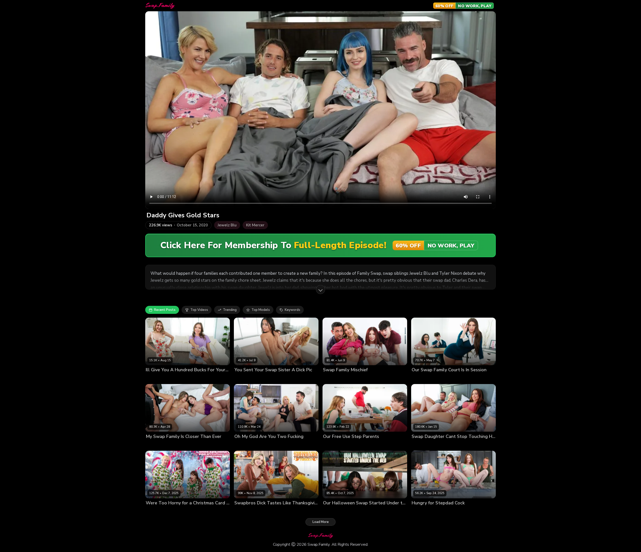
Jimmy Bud (227, 444)
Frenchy (240, 444)
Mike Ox (214, 378)
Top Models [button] (260, 310)
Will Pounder (481, 378)
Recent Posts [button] (165, 310)
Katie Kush (154, 378)
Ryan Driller (402, 378)
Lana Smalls (155, 511)
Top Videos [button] (199, 310)
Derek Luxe (198, 378)
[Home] (160, 6)
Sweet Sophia (175, 378)
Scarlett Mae (354, 444)
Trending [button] (230, 310)
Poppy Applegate (360, 378)
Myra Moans (332, 444)
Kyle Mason (294, 511)
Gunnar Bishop (463, 444)
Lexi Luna (174, 511)
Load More (320, 522)
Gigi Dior (258, 511)
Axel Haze (274, 511)
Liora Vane (242, 378)
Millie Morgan (333, 378)
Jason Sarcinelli (205, 444)
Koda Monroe (422, 378)
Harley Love (421, 511)
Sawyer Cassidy (261, 444)
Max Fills (390, 511)
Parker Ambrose (396, 444)
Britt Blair (419, 444)
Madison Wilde (352, 511)
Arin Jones (283, 444)
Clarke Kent (463, 511)
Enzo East (383, 378)
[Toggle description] (320, 289)
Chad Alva (192, 511)
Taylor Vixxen (264, 378)
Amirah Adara (157, 444)
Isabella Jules (180, 444)
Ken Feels (284, 378)
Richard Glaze (304, 444)
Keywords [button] (292, 310)
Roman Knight (305, 378)
